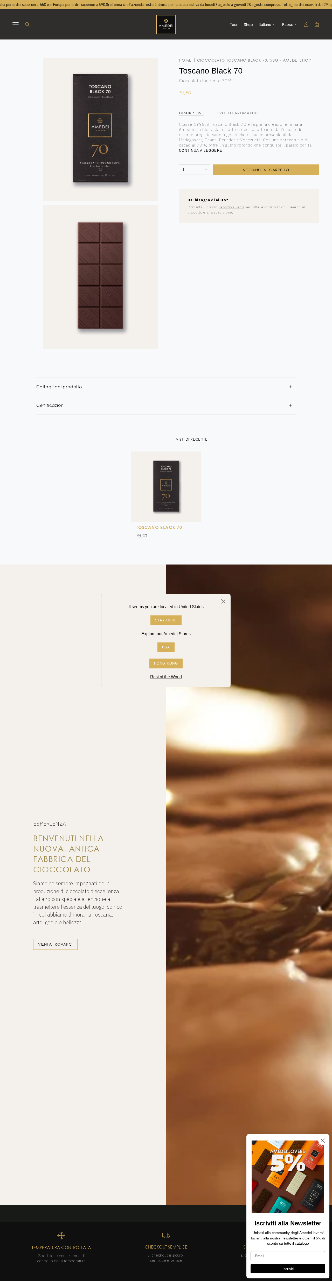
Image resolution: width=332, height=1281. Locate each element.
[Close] (223, 601)
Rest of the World (166, 677)
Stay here (166, 620)
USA (166, 647)
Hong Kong (166, 663)
